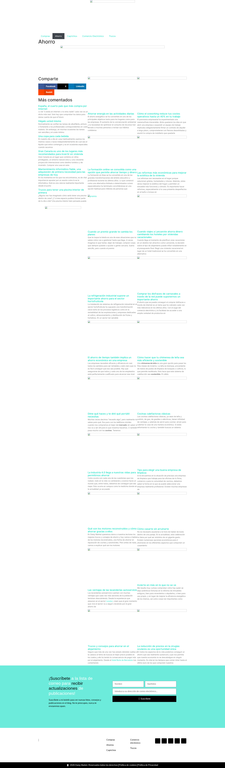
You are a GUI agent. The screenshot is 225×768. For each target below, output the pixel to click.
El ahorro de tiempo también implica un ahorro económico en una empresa (109, 359)
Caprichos (72, 36)
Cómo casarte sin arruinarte (153, 529)
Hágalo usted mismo (49, 121)
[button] (47, 86)
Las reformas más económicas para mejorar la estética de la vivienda (161, 174)
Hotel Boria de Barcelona (122, 660)
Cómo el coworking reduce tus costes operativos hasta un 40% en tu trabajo (158, 115)
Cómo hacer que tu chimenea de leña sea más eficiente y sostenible (160, 359)
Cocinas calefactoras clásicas (153, 413)
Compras (45, 36)
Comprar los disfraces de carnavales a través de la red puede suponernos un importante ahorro (158, 296)
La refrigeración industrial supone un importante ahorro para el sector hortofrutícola (108, 298)
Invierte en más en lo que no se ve (156, 585)
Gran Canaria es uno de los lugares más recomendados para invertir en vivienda (60, 152)
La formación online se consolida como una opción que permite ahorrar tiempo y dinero (112, 171)
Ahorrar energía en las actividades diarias (111, 113)
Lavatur (109, 601)
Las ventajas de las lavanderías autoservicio (112, 590)
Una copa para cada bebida (53, 136)
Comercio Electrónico (93, 36)
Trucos (112, 36)
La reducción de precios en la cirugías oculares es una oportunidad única (158, 647)
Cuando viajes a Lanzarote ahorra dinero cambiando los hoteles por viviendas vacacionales (160, 234)
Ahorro (58, 36)
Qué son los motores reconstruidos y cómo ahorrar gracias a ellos (112, 530)
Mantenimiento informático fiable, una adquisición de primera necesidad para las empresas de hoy (61, 172)
